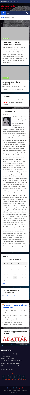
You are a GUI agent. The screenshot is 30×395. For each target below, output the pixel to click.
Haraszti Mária (22, 47)
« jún (3, 283)
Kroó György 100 (7, 315)
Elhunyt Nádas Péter (8, 310)
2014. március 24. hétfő (10, 47)
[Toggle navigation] (8, 13)
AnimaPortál (8, 6)
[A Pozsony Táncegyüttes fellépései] (15, 73)
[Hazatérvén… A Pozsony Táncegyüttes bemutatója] (15, 33)
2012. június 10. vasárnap (10, 86)
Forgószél (5, 38)
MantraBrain (15, 392)
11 (7, 272)
